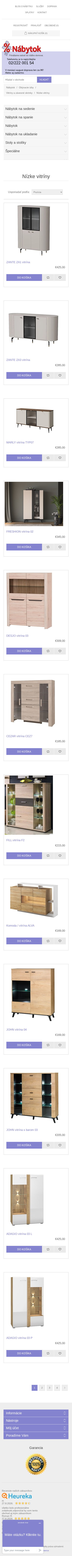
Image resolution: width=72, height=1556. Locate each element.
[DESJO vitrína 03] (36, 601)
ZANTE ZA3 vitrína (18, 360)
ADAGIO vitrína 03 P (19, 1338)
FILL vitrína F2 (15, 840)
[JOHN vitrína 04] (36, 995)
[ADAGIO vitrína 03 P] (36, 1303)
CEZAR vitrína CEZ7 (19, 736)
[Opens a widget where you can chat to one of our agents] (23, 1536)
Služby (40, 6)
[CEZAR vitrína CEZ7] (36, 703)
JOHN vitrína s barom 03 (22, 1130)
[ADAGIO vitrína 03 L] (36, 1199)
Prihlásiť (36, 25)
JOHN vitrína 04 (16, 1029)
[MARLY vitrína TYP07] (36, 418)
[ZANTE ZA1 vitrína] (36, 230)
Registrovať (20, 25)
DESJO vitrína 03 (17, 635)
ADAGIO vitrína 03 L (19, 1234)
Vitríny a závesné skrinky (19, 92)
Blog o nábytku (24, 6)
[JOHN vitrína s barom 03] (36, 1097)
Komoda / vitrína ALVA (20, 925)
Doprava (52, 6)
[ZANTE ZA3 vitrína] (36, 328)
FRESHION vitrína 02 (19, 531)
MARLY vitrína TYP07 (20, 442)
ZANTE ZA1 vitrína (18, 262)
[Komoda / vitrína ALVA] (36, 900)
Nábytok (10, 87)
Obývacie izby (26, 87)
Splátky (29, 12)
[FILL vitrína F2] (36, 805)
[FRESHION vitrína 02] (36, 504)
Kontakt (42, 12)
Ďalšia (65, 1388)
